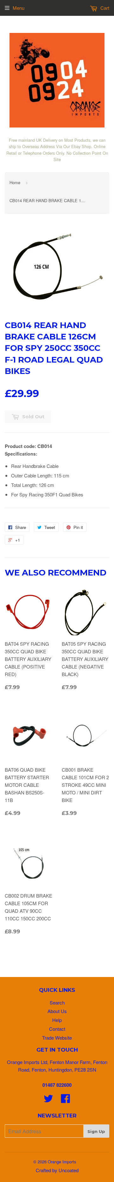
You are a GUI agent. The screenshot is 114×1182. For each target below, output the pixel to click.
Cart (104, 7)
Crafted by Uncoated (57, 1170)
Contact (57, 1028)
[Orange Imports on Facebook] (65, 1100)
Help (57, 1020)
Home (15, 182)
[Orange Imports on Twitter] (48, 1100)
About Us (57, 1011)
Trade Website (57, 1037)
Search (57, 1002)
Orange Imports (62, 1162)
